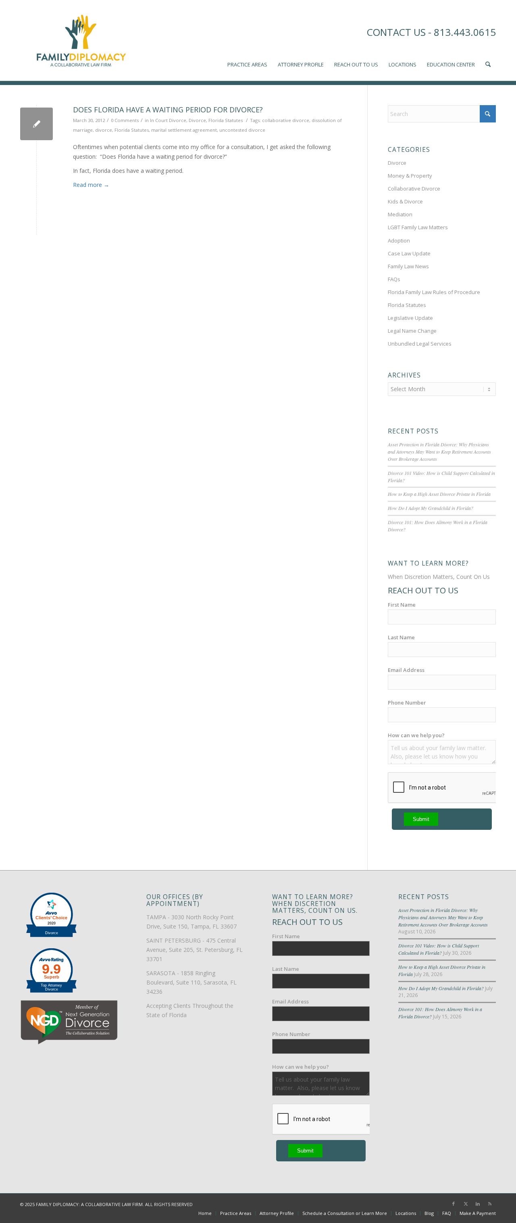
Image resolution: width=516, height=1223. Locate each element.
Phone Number (407, 702)
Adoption (399, 240)
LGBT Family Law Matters (418, 227)
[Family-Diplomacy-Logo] (80, 40)
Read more (91, 185)
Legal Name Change (412, 330)
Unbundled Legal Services (420, 343)
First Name (402, 604)
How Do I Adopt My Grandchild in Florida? (430, 508)
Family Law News (408, 266)
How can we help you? (416, 735)
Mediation (400, 214)
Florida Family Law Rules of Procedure (434, 292)
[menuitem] (247, 40)
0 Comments (125, 120)
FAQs (394, 279)
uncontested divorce (242, 130)
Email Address (406, 670)
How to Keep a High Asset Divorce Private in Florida (439, 494)
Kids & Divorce (405, 201)
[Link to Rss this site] (490, 1204)
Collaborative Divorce (414, 188)
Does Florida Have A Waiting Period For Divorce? (168, 109)
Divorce (197, 120)
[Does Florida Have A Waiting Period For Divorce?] (36, 124)
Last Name (401, 637)
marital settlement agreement (184, 130)
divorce (103, 130)
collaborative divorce (285, 120)
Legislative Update (410, 317)
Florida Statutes (225, 120)
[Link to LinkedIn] (478, 1204)
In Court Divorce (168, 120)
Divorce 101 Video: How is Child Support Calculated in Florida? (438, 949)
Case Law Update (409, 253)
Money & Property (410, 175)
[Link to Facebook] (453, 1204)
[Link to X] (466, 1204)
